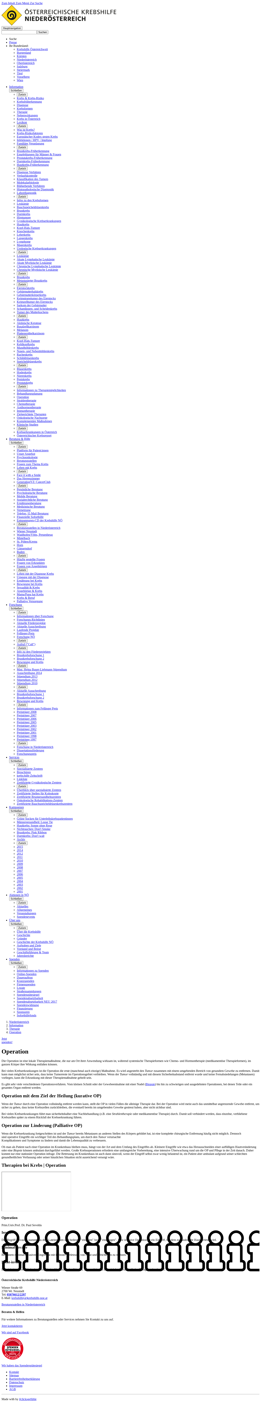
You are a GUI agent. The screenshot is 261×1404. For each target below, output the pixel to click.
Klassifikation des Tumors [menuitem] (32, 179)
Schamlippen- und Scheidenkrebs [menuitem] (37, 308)
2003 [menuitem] (20, 884)
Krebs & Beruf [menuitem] (26, 597)
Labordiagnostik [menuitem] (26, 192)
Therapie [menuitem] (22, 112)
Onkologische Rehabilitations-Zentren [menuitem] (40, 800)
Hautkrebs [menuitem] (23, 224)
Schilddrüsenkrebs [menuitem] (28, 358)
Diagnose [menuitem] (22, 105)
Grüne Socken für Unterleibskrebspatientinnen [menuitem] (45, 818)
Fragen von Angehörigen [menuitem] (32, 566)
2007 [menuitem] (20, 870)
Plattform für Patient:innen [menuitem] (33, 450)
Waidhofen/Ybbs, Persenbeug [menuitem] (35, 534)
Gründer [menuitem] (22, 938)
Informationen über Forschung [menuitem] (35, 616)
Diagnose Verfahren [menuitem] (29, 172)
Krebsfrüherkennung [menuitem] (29, 101)
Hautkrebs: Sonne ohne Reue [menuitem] (34, 825)
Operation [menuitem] (23, 397)
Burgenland (24, 52)
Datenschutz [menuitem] (16, 1382)
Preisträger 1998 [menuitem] (26, 736)
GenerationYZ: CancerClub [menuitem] (33, 482)
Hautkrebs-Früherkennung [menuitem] (33, 164)
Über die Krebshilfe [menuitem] (29, 931)
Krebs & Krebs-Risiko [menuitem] (30, 98)
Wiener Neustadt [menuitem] (27, 531)
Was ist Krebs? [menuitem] (26, 129)
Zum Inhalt (9, 3)
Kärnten (22, 56)
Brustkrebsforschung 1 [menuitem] (30, 655)
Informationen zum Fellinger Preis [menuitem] (37, 708)
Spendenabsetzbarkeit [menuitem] (30, 998)
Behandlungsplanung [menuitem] (29, 393)
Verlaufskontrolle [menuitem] (27, 175)
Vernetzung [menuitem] (24, 510)
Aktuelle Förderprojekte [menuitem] (31, 623)
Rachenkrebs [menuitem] (24, 354)
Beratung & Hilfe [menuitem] (19, 439)
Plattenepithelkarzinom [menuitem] (30, 333)
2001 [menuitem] (20, 891)
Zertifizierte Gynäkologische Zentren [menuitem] (39, 782)
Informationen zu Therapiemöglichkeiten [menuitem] (41, 390)
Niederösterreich (27, 59)
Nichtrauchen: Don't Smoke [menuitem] (33, 829)
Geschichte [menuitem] (23, 935)
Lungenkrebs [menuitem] (25, 238)
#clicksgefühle (27, 1399)
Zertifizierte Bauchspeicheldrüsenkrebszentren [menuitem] (44, 803)
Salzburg (22, 66)
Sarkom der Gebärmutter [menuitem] (32, 305)
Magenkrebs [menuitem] (24, 245)
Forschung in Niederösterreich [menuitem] (35, 747)
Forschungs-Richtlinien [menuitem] (31, 619)
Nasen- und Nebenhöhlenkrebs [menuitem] (35, 351)
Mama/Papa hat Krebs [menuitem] (30, 594)
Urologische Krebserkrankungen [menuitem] (36, 248)
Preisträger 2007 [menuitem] (26, 715)
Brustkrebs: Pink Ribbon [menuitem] (32, 832)
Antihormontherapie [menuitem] (29, 407)
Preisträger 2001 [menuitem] (26, 732)
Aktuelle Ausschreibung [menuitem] (31, 626)
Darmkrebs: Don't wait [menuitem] (30, 835)
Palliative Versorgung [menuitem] (30, 601)
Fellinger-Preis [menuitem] (25, 633)
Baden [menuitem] (21, 552)
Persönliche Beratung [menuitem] (30, 489)
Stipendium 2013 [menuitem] (27, 676)
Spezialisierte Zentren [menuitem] (30, 768)
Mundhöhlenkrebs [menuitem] (28, 347)
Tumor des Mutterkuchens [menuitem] (32, 312)
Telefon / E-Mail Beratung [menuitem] (33, 513)
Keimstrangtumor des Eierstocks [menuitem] (36, 298)
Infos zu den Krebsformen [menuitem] (32, 200)
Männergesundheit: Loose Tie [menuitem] (35, 822)
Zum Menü (23, 3)
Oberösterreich (26, 63)
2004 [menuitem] (20, 881)
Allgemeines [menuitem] (24, 909)
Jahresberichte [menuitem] (25, 955)
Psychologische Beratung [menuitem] (32, 492)
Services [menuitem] (14, 757)
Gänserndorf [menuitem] (24, 548)
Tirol (20, 73)
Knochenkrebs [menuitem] (25, 231)
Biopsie (150, 1084)
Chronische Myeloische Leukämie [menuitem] (37, 269)
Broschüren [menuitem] (24, 772)
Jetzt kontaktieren (12, 1326)
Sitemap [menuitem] (14, 1375)
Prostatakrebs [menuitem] (25, 382)
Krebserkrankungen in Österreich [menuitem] (37, 432)
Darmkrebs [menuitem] (23, 214)
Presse (13, 42)
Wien (20, 80)
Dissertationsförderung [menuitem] (30, 750)
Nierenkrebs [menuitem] (24, 375)
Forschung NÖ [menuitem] (26, 636)
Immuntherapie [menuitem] (26, 410)
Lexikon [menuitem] (22, 122)
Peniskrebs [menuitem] (23, 379)
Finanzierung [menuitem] (25, 1008)
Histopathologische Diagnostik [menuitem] (35, 189)
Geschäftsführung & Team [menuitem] (33, 952)
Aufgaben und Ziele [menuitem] (29, 945)
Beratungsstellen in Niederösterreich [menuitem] (38, 527)
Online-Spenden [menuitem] (26, 974)
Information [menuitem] (16, 86)
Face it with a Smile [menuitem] (29, 475)
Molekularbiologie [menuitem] (28, 182)
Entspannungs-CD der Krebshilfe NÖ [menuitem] (39, 520)
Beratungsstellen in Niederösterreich (23, 1304)
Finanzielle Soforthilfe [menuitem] (30, 517)
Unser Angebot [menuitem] (26, 453)
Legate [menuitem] (21, 987)
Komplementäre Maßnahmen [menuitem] (34, 421)
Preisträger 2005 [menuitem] (26, 722)
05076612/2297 (16, 1294)
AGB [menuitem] (12, 1389)
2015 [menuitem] (20, 846)
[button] (12, 28)
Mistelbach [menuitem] (23, 538)
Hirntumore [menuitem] (24, 217)
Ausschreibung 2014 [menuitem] (29, 673)
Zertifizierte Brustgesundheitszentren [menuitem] (39, 796)
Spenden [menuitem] (14, 959)
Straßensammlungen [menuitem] (29, 991)
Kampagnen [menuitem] (16, 807)
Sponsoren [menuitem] (23, 1012)
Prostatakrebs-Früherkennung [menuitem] (34, 157)
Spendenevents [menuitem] (26, 916)
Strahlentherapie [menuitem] (26, 400)
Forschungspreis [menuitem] (26, 753)
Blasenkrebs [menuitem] (24, 369)
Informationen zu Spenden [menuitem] (33, 970)
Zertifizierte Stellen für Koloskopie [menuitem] (38, 793)
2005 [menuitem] (20, 877)
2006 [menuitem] (20, 874)
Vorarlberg (23, 76)
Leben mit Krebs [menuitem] (27, 467)
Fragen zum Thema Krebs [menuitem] (32, 464)
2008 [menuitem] (20, 867)
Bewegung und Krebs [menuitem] (30, 662)
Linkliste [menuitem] (22, 779)
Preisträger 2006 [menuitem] (26, 718)
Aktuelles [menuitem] (22, 906)
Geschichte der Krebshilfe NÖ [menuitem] (35, 942)
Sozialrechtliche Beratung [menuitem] (32, 499)
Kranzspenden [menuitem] (25, 981)
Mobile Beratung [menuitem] (27, 496)
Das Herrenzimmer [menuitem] (28, 478)
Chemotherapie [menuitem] (26, 404)
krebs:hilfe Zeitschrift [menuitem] (29, 775)
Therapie (14, 1028)
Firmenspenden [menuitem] (26, 984)
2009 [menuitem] (20, 864)
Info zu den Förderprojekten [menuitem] (34, 651)
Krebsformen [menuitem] (25, 108)
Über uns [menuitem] (14, 920)
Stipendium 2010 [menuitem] (27, 683)
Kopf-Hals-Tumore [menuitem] (28, 227)
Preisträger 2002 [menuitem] (26, 729)
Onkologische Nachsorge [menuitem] (32, 417)
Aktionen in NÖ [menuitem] (19, 895)
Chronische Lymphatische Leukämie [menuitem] (39, 266)
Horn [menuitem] (20, 545)
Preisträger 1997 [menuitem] (26, 739)
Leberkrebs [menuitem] (23, 234)
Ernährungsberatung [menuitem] (29, 503)
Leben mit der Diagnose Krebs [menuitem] (35, 573)
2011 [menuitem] (20, 857)
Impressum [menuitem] (15, 1385)
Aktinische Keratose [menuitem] (29, 323)
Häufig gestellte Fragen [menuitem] (31, 559)
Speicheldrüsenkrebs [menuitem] (29, 361)
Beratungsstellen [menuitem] (27, 460)
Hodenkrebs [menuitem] (24, 372)
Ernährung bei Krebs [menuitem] (29, 580)
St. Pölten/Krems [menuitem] (27, 541)
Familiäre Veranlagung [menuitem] (30, 143)
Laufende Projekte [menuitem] (28, 630)
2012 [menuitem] (20, 853)
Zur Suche (36, 3)
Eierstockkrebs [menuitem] (26, 288)
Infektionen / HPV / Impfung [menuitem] (34, 140)
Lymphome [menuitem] (24, 241)
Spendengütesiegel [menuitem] (28, 994)
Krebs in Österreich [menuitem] (28, 118)
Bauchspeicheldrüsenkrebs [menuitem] (33, 207)
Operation (15, 1032)
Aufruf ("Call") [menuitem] (26, 644)
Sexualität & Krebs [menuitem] (28, 587)
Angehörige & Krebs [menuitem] (29, 591)
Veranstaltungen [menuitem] (26, 913)
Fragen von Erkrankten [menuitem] (31, 562)
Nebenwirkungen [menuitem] (27, 115)
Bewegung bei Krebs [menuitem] (29, 584)
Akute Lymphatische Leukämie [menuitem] (36, 259)
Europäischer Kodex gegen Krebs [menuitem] (37, 136)
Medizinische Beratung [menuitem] (31, 506)
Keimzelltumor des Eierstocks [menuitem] (35, 301)
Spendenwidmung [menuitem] (28, 1005)
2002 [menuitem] (20, 888)
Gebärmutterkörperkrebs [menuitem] (31, 295)
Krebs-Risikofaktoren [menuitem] (30, 133)
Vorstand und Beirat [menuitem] (29, 948)
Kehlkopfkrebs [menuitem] (26, 344)
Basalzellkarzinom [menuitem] (28, 326)
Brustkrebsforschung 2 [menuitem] (30, 658)
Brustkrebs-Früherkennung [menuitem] (33, 151)
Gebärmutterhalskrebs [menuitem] (30, 291)
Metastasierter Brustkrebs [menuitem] (32, 280)
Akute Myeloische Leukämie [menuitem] (34, 262)
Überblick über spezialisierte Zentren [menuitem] (39, 790)
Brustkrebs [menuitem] (23, 210)
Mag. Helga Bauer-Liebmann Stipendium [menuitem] (42, 669)
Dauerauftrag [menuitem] (25, 977)
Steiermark (23, 70)
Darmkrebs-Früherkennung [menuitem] (33, 161)
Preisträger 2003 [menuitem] (26, 725)
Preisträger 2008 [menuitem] (26, 712)
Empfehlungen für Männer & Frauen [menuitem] (39, 154)
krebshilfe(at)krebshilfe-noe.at (29, 1298)
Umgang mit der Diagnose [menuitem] (33, 577)
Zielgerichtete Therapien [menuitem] (31, 414)
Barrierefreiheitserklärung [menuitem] (24, 1378)
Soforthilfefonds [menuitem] (26, 1015)
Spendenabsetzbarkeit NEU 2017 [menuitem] (37, 1001)
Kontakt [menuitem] (14, 1372)
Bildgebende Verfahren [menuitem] (31, 186)
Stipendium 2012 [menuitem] (27, 679)
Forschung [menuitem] (15, 604)
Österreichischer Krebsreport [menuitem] (34, 435)
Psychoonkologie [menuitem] (27, 457)
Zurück (22, 94)
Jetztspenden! (7, 1040)
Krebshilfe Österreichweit (32, 49)
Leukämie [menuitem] (23, 203)
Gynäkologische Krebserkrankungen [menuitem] (39, 221)
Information (16, 1025)
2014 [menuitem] (20, 850)
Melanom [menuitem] (22, 330)
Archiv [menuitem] (21, 839)
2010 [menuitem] (20, 860)
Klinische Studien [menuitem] (27, 424)
